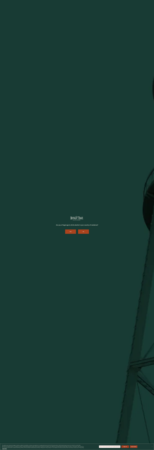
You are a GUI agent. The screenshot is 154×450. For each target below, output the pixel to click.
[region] (77, 447)
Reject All (125, 446)
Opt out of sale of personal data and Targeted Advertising (110, 446)
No (83, 231)
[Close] (152, 446)
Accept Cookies (133, 446)
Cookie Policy (4, 448)
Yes (71, 231)
